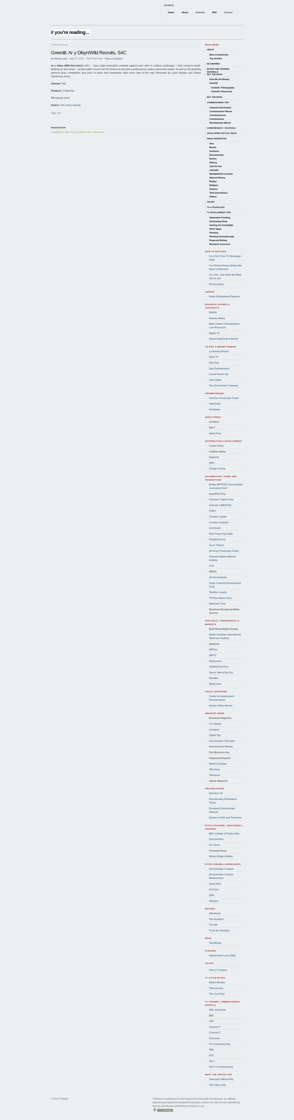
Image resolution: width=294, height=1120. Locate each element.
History (213, 162)
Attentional (215, 913)
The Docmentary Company (223, 385)
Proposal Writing (218, 240)
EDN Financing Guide (221, 533)
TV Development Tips (219, 212)
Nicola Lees (60, 58)
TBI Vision (214, 769)
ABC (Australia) (217, 1009)
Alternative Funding (219, 217)
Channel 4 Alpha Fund (221, 499)
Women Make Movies (220, 705)
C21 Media (215, 723)
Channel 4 (214, 1027)
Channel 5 (214, 1032)
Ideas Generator (216, 139)
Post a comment (113, 58)
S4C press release (70, 105)
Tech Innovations (218, 193)
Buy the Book (214, 74)
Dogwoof (214, 457)
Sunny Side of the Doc (221, 672)
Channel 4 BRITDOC (220, 505)
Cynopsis (214, 729)
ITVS (211, 566)
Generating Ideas (218, 221)
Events (213, 158)
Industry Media (217, 318)
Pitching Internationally (221, 236)
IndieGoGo (215, 403)
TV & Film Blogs (216, 207)
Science (213, 189)
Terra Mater (215, 380)
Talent (211, 202)
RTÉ (211, 1055)
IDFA (211, 895)
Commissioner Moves (220, 111)
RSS (214, 12)
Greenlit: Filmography (222, 87)
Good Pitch (215, 884)
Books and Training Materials (218, 70)
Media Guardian (218, 763)
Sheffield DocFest (218, 666)
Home (171, 12)
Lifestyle (213, 170)
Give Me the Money (219, 79)
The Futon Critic (217, 1085)
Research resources (219, 244)
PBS (211, 1049)
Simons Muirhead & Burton (223, 338)
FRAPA (213, 312)
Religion (213, 185)
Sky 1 (212, 1061)
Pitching (213, 233)
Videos (213, 196)
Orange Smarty (217, 468)
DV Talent (214, 845)
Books (212, 147)
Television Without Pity (221, 1079)
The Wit (213, 924)
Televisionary (216, 988)
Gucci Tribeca (216, 545)
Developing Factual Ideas (222, 133)
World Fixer (215, 433)
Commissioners (217, 115)
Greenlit (213, 83)
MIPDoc (213, 649)
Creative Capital (218, 516)
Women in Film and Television (225, 817)
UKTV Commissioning (221, 1067)
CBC (211, 1021)
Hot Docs (214, 889)
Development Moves (220, 123)
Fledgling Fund (217, 539)
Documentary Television (222, 741)
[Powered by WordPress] (155, 1114)
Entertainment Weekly (221, 746)
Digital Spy (215, 735)
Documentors (216, 839)
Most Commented (218, 54)
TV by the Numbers (219, 930)
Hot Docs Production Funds (224, 398)
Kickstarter (214, 409)
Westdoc (213, 678)
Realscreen (215, 661)
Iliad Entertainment (219, 368)
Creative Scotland (218, 522)
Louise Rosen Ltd (218, 374)
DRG (211, 463)
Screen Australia (218, 577)
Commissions (216, 119)
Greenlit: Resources (221, 91)
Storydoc (214, 901)
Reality (213, 181)
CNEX (212, 511)
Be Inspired (213, 64)
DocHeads (215, 528)
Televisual (214, 775)
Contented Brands (219, 351)
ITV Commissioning (219, 1044)
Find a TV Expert (218, 970)
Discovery (214, 1038)
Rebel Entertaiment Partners (224, 296)
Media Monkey (217, 982)
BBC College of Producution (224, 833)
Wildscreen (215, 684)
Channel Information (220, 107)
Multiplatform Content (221, 174)
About (185, 12)
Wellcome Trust (217, 603)
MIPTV (212, 655)
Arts (211, 143)
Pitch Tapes (215, 229)
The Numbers (216, 919)
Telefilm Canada (218, 592)
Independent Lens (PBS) (222, 955)
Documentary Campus (221, 869)
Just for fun (215, 166)
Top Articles (215, 58)
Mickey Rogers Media (221, 856)
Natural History (217, 177)
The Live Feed (217, 993)
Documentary (216, 155)
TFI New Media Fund (220, 598)
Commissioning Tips (218, 102)
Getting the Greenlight (221, 225)
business (214, 151)
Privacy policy (216, 284)
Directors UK (216, 793)
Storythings (215, 943)
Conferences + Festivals (221, 128)
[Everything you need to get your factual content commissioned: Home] (91, 13)
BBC (211, 1015)
